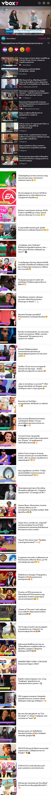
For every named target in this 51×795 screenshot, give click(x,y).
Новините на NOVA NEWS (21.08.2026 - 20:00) (29, 70)
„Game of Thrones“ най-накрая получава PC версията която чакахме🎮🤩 (32, 611)
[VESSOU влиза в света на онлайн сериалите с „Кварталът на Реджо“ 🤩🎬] (8, 752)
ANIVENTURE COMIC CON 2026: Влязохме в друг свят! (32, 662)
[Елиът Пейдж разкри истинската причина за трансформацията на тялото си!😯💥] (8, 353)
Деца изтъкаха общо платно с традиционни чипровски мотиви (32, 147)
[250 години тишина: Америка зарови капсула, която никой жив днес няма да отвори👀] (8, 700)
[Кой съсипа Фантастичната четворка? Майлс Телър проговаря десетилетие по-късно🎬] (8, 422)
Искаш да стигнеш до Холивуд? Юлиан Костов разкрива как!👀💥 (33, 785)
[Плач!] (22, 49)
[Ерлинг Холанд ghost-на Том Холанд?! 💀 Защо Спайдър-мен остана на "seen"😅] (8, 717)
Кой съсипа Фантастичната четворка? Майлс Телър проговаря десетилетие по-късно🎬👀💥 (31, 421)
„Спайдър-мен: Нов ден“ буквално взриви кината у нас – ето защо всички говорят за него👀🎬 (32, 248)
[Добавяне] (46, 15)
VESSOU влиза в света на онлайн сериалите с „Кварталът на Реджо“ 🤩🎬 (33, 750)
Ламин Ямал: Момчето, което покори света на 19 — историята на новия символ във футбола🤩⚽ (33, 508)
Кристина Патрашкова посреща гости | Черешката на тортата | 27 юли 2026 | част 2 (34, 104)
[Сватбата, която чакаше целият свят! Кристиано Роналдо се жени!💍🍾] (8, 301)
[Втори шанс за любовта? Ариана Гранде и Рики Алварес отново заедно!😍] (8, 735)
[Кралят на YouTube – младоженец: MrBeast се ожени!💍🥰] (8, 405)
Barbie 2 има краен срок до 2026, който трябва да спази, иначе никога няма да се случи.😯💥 (33, 212)
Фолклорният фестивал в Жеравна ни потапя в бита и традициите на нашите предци (33, 158)
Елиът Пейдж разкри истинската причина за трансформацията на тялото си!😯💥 (32, 352)
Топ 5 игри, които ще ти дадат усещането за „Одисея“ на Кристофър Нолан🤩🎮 (32, 629)
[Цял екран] (46, 31)
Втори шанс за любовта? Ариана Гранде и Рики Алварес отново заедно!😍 (32, 733)
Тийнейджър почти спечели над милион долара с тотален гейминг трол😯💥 (33, 177)
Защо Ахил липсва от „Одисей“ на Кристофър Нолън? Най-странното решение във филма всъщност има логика (33, 525)
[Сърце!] (16, 49)
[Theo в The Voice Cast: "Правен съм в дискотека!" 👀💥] (8, 544)
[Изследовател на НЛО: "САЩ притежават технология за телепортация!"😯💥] (8, 474)
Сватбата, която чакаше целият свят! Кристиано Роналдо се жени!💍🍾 (30, 299)
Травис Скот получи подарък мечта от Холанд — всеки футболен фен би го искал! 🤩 (32, 368)
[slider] (19, 28)
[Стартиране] (4, 31)
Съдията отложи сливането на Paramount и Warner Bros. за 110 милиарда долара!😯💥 (33, 559)
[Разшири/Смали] (41, 31)
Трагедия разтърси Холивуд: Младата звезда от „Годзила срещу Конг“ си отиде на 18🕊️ (32, 490)
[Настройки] (46, 10)
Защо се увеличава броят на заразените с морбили (30, 114)
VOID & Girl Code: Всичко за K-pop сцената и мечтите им (32, 766)
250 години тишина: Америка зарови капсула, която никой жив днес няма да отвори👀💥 (32, 698)
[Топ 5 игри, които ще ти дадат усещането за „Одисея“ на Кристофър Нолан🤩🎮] (8, 631)
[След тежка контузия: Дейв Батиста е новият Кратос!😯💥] (8, 231)
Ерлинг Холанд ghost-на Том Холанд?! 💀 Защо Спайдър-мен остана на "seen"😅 (32, 715)
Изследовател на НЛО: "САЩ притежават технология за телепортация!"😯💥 (31, 472)
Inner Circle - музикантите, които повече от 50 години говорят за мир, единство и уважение (34, 137)
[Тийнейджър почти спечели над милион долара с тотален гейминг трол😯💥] (8, 179)
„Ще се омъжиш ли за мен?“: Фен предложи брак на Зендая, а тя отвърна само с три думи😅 (33, 386)
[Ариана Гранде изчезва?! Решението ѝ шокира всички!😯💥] (8, 318)
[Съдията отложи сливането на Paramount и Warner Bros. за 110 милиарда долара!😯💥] (8, 561)
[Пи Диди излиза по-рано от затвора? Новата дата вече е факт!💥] (8, 283)
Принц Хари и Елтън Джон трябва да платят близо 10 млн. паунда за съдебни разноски (34, 60)
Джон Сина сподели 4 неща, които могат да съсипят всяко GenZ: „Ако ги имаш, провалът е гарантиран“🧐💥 (33, 456)
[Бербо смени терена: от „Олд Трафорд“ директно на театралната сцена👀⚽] (8, 683)
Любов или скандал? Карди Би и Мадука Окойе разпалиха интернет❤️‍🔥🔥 (32, 576)
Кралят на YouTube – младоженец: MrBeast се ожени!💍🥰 (33, 403)
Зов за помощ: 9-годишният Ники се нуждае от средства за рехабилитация (34, 126)
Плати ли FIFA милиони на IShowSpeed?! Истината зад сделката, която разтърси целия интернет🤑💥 (31, 595)
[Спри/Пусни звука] (9, 31)
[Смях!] (10, 49)
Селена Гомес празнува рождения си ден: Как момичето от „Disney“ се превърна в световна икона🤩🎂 (33, 439)
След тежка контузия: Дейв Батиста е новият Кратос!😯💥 (33, 228)
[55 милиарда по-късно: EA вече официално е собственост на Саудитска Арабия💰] (8, 197)
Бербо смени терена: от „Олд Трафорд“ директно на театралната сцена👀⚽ (32, 681)
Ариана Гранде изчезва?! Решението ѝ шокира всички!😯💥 (33, 316)
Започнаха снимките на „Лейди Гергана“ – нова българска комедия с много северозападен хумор (34, 93)
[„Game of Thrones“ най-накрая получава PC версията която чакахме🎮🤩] (8, 613)
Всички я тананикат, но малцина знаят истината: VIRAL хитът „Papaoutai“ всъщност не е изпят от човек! (33, 335)
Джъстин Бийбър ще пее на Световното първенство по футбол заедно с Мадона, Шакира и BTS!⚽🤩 (31, 647)
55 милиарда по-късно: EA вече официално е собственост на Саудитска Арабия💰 (32, 195)
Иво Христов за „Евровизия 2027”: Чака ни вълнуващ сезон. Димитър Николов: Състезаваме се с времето (34, 82)
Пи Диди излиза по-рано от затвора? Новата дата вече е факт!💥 (32, 282)
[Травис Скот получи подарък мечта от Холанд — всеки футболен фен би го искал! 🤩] (8, 370)
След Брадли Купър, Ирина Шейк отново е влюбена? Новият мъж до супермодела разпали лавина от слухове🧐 (33, 265)
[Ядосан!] (28, 49)
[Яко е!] (5, 49)
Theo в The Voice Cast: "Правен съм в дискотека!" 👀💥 (32, 541)
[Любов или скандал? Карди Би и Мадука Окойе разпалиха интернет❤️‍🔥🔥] (8, 579)
